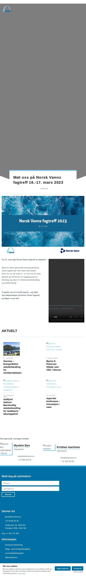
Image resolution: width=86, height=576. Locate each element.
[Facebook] (13, 502)
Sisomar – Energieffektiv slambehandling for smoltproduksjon (12, 367)
